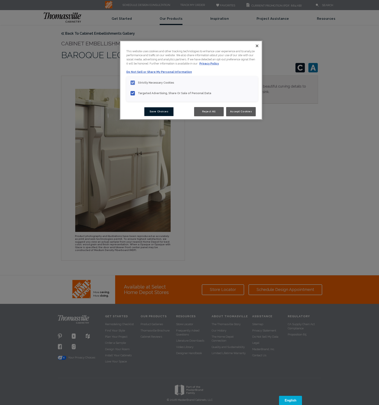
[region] (191, 80)
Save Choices (159, 111)
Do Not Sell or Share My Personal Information (159, 71)
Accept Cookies (241, 111)
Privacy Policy (209, 63)
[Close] (257, 46)
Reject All (209, 111)
